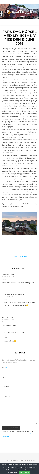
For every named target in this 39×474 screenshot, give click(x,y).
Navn (4, 368)
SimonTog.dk (19, 11)
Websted (5, 387)
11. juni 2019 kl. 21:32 (8, 276)
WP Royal (31, 460)
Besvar (4, 279)
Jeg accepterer (24, 472)
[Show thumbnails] (19, 257)
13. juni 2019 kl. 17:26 (8, 319)
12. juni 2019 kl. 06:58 (9, 296)
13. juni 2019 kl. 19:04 (9, 335)
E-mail (5, 377)
